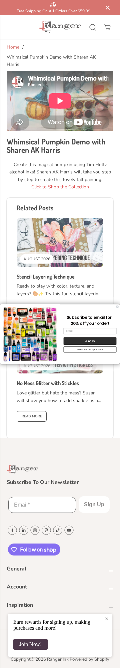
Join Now (90, 340)
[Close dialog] (117, 306)
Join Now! (30, 644)
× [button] (107, 618)
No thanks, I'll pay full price (90, 349)
